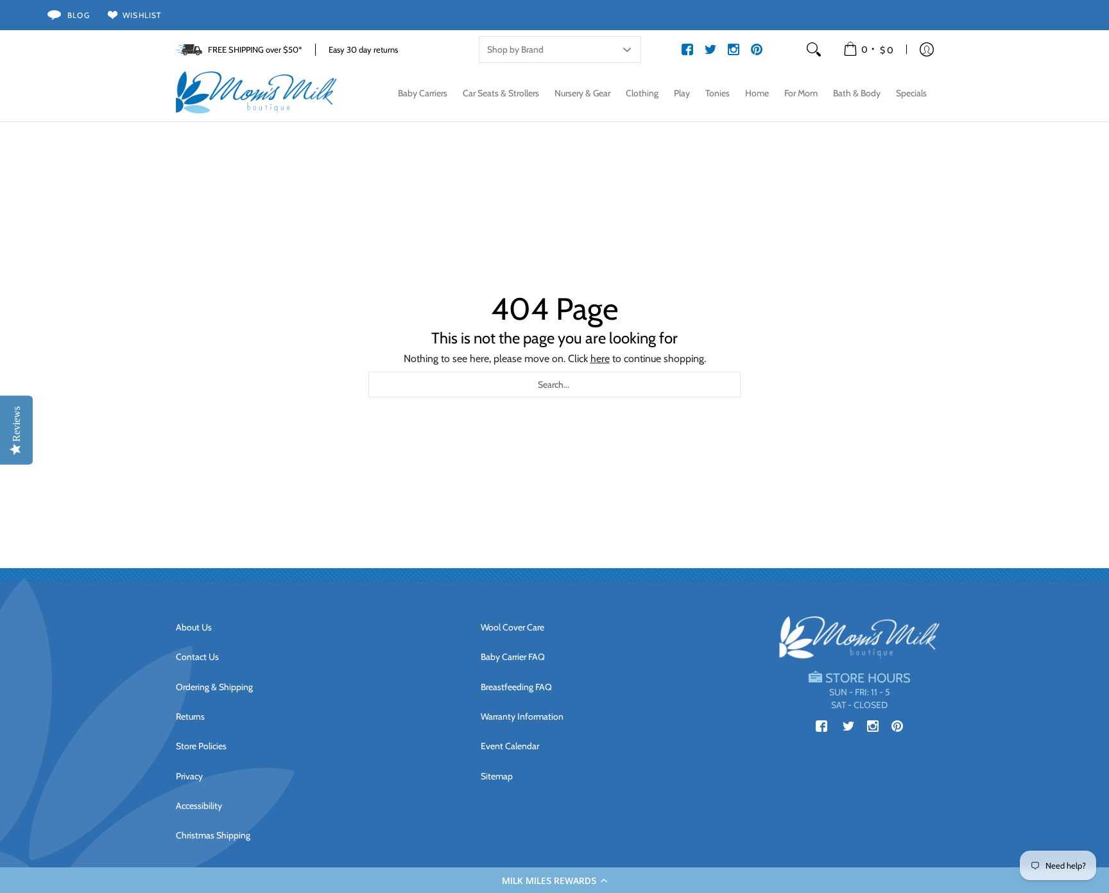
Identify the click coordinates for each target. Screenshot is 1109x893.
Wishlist (142, 15)
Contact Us (197, 657)
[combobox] (554, 384)
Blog (78, 15)
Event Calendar (510, 746)
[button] (554, 880)
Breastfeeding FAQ (516, 687)
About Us (194, 627)
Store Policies (201, 746)
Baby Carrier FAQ (513, 657)
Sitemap (497, 776)
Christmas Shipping (213, 835)
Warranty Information (522, 716)
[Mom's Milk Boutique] (256, 93)
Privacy (189, 776)
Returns (190, 716)
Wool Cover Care (512, 627)
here (600, 358)
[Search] (814, 49)
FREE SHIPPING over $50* (255, 49)
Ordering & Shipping (214, 687)
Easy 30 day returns (363, 49)
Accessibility (199, 805)
